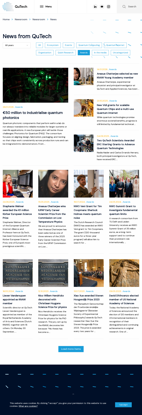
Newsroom (21, 19)
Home (6, 19)
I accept (123, 404)
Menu (48, 6)
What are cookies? (28, 406)
